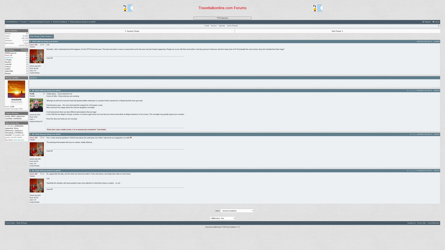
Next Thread (336, 31)
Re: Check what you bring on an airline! (46, 90)
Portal (207, 26)
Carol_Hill (412, 90)
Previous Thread (132, 31)
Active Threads (232, 26)
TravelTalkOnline (12, 22)
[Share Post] (431, 41)
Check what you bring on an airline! (45, 41)
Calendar (222, 26)
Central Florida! (34, 73)
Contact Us (411, 223)
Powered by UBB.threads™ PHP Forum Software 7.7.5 (222, 227)
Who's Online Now (12, 123)
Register (427, 22)
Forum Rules (10, 223)
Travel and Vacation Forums (39, 22)
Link (47, 45)
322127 (437, 170)
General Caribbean (60, 22)
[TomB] (36, 111)
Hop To (217, 211)
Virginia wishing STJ (36, 121)
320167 (437, 134)
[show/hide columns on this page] (438, 25)
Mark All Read (22, 223)
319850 (437, 41)
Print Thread (34, 36)
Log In (436, 22)
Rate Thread (46, 36)
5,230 (12, 107)
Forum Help (421, 223)
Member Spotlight (12, 78)
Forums (23, 22)
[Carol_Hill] (37, 63)
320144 (437, 90)
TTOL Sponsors (222, 18)
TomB (414, 134)
